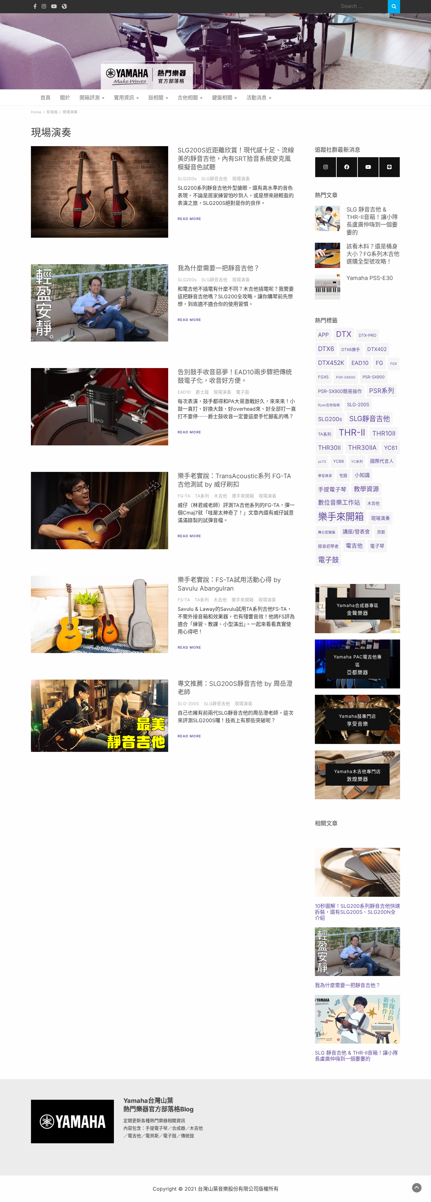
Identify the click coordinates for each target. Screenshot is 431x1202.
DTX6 (326, 349)
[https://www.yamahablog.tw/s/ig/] (325, 167)
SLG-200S (188, 703)
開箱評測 (90, 97)
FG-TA (184, 495)
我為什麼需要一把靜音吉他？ (219, 268)
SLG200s (187, 178)
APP (323, 334)
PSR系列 (381, 391)
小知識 (362, 475)
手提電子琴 (332, 489)
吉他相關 (188, 97)
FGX (393, 364)
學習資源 (325, 476)
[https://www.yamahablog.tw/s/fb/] (347, 167)
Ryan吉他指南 (329, 405)
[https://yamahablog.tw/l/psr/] (389, 167)
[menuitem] (357, 884)
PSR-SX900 (374, 377)
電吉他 (354, 545)
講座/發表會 (356, 531)
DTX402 (377, 349)
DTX (343, 334)
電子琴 (377, 546)
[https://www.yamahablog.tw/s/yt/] (368, 167)
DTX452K (331, 362)
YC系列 (357, 462)
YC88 (338, 461)
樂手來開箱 (243, 495)
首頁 (45, 97)
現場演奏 (241, 178)
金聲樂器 (358, 609)
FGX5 (323, 377)
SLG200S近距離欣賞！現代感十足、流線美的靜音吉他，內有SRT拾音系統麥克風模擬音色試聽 (236, 158)
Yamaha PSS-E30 (369, 278)
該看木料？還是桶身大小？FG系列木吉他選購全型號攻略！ (372, 254)
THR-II (352, 432)
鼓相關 (156, 97)
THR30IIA (362, 447)
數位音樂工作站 (339, 502)
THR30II (329, 447)
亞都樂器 (358, 664)
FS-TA (184, 599)
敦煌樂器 (357, 775)
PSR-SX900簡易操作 (340, 391)
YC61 (391, 447)
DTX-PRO (367, 335)
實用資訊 (125, 97)
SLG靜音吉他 (214, 178)
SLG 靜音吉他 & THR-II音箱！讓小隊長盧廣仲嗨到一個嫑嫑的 (356, 1056)
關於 (65, 97)
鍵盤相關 (223, 97)
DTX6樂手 (350, 349)
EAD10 (184, 392)
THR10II (383, 433)
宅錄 (343, 475)
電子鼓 (242, 392)
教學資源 (366, 489)
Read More (189, 219)
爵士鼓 (202, 392)
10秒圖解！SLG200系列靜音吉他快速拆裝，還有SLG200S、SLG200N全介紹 (357, 912)
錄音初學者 (328, 546)
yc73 (322, 462)
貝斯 (381, 532)
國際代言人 (382, 461)
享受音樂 (357, 720)
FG (379, 363)
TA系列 (202, 495)
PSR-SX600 (345, 377)
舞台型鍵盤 (326, 532)
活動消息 (257, 97)
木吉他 (220, 495)
